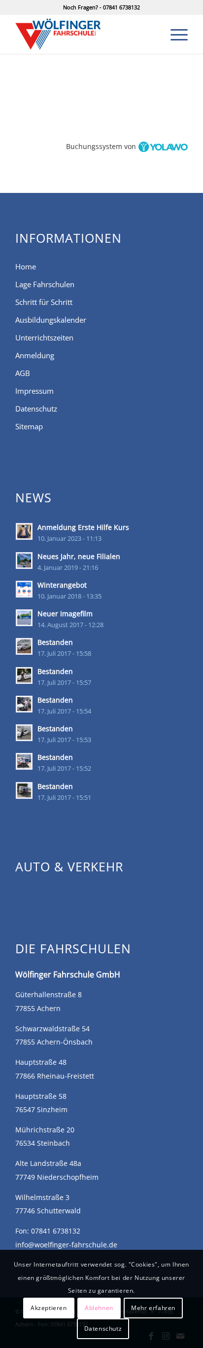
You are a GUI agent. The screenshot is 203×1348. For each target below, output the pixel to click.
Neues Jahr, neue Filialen (78, 556)
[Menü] (174, 34)
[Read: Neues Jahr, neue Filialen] (24, 560)
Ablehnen (99, 1308)
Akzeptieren (49, 1308)
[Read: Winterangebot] (24, 589)
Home (25, 266)
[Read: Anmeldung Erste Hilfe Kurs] (24, 531)
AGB (22, 373)
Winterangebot (62, 585)
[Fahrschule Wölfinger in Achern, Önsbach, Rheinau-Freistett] (84, 34)
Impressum (34, 391)
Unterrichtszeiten (44, 337)
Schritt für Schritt (43, 302)
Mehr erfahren (153, 1308)
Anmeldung (34, 355)
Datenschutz (36, 408)
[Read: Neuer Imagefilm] (24, 618)
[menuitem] (174, 34)
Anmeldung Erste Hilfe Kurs (83, 527)
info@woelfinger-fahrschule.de (66, 1244)
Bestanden (55, 642)
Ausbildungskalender (50, 320)
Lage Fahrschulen (44, 284)
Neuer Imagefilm (65, 613)
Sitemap (29, 426)
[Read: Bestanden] (24, 646)
